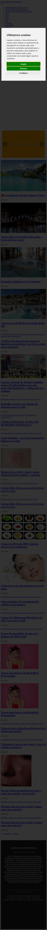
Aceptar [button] (23, 64)
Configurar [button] (23, 73)
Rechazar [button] (23, 68)
